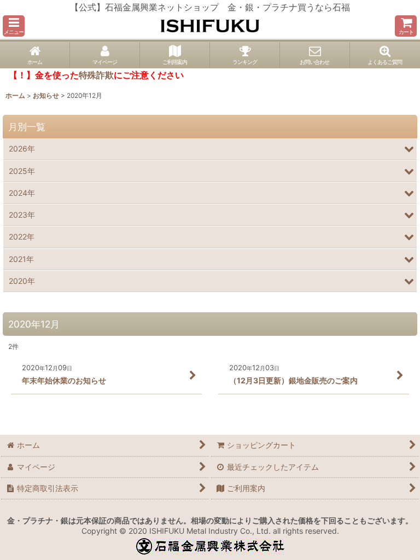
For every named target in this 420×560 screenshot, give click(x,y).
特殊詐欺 (96, 74)
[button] (14, 26)
